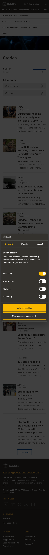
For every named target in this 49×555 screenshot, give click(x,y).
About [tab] (40, 244)
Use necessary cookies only (24, 316)
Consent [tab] (9, 244)
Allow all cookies (24, 308)
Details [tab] (24, 244)
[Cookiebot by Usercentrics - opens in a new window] (35, 237)
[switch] (42, 281)
